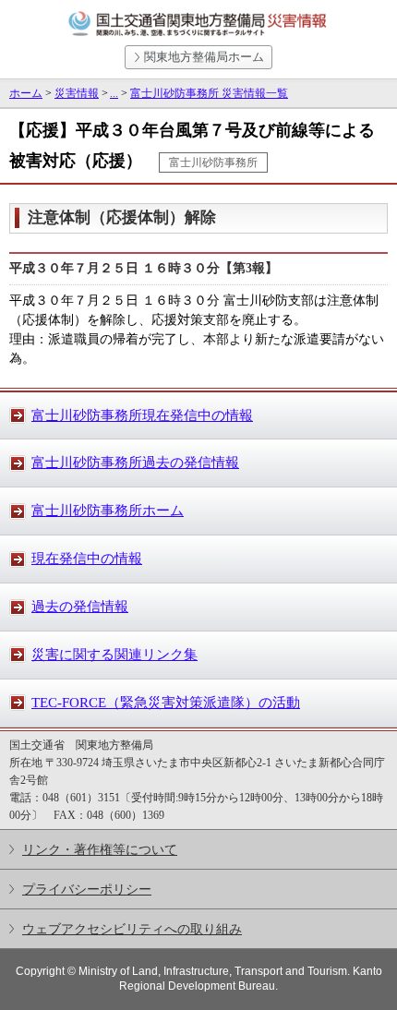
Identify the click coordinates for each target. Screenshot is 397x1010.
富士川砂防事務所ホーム (107, 510)
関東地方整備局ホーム (204, 57)
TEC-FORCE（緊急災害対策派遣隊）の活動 (165, 702)
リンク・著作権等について (99, 849)
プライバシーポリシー (86, 889)
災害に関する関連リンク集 (114, 654)
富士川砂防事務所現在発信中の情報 (142, 415)
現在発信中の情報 (86, 558)
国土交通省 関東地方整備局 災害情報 (198, 24)
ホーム (25, 93)
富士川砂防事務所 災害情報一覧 (209, 93)
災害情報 (76, 93)
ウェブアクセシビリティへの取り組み (132, 928)
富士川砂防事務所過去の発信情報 (135, 462)
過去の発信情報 (79, 606)
